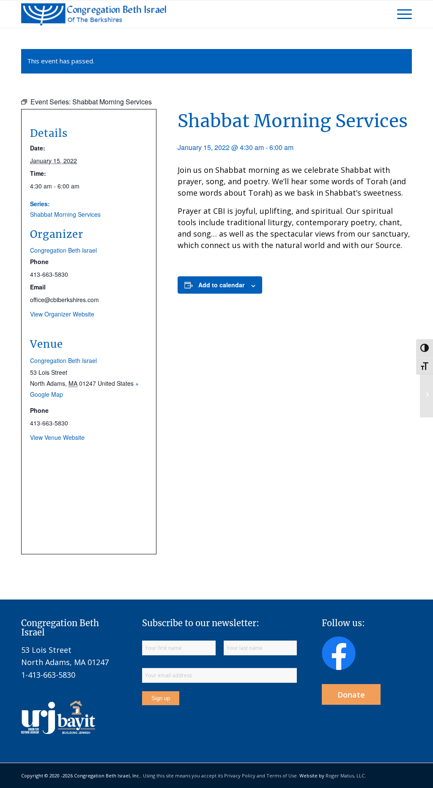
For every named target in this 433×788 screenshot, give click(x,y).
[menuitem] (402, 14)
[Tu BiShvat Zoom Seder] (426, 394)
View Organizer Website (62, 314)
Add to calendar (221, 285)
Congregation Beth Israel (63, 250)
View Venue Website (57, 437)
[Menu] (402, 14)
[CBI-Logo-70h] (94, 14)
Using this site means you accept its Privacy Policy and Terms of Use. (220, 775)
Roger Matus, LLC (345, 775)
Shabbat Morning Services (65, 214)
